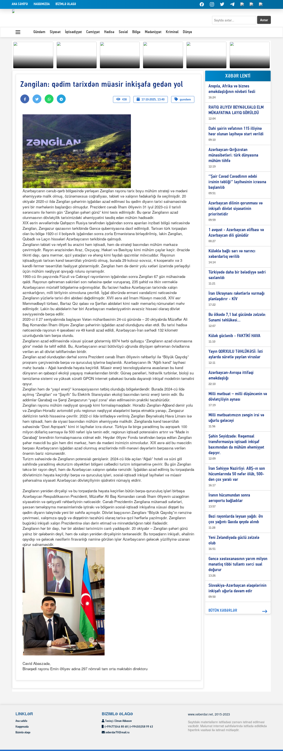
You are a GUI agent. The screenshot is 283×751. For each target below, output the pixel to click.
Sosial (123, 32)
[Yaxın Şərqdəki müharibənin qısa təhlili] (33, 54)
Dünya (187, 32)
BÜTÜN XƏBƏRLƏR (222, 611)
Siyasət (55, 32)
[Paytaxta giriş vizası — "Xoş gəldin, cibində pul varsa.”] (120, 54)
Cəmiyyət (93, 32)
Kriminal (172, 32)
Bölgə (136, 32)
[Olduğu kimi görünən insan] (77, 54)
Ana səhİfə (20, 4)
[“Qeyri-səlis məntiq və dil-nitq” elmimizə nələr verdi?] (206, 54)
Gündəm (39, 32)
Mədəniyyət (153, 32)
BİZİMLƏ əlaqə (65, 4)
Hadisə (109, 32)
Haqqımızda (42, 4)
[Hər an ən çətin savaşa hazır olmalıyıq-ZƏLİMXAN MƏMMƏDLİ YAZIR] (163, 54)
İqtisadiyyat (73, 32)
